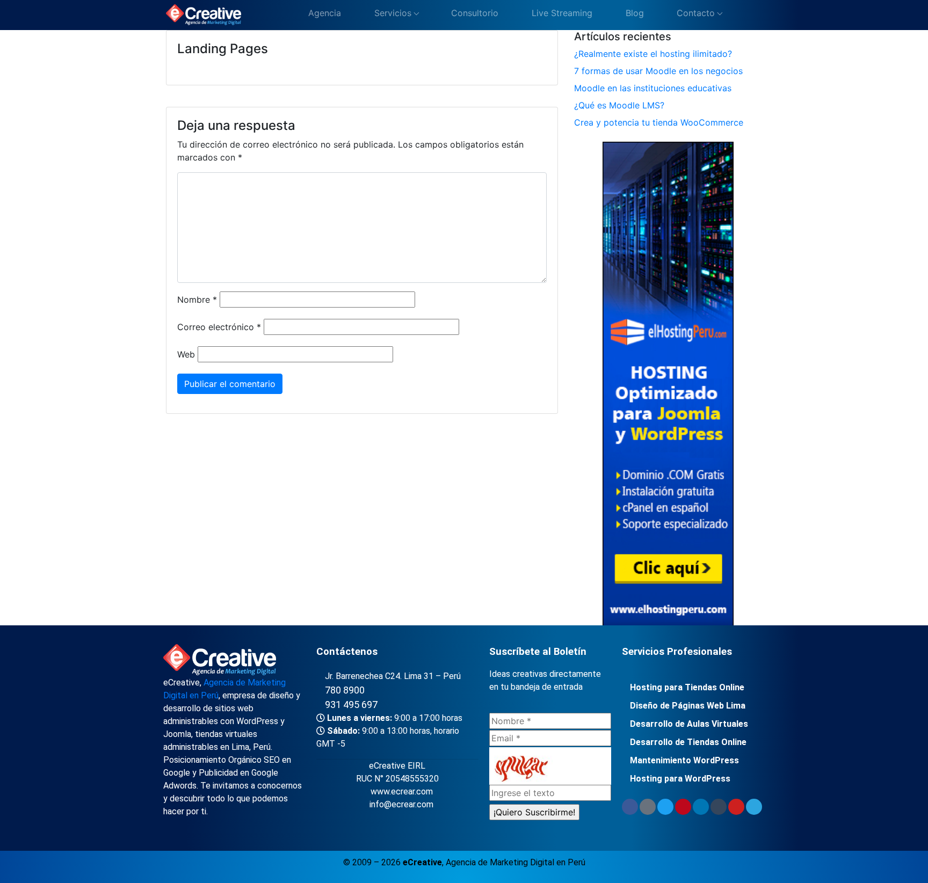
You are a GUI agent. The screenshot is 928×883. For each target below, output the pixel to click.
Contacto (694, 13)
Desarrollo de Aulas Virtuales (689, 724)
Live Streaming (560, 13)
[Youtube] (736, 807)
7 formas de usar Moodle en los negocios (658, 70)
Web (186, 354)
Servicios (391, 13)
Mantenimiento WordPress (684, 760)
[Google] (648, 807)
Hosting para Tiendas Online (687, 687)
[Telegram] (754, 807)
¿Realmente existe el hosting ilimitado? (653, 53)
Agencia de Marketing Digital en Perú (515, 862)
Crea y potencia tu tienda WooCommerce (658, 122)
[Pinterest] (683, 807)
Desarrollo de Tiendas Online (688, 742)
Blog (633, 13)
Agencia (323, 13)
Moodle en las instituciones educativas (652, 88)
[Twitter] (665, 807)
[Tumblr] (719, 807)
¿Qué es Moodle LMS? (619, 105)
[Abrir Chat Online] (738, 15)
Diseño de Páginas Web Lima (687, 705)
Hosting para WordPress (680, 778)
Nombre (197, 299)
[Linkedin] (701, 807)
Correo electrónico (219, 327)
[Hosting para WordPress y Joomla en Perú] (668, 386)
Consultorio (473, 13)
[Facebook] (630, 807)
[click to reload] (550, 766)
